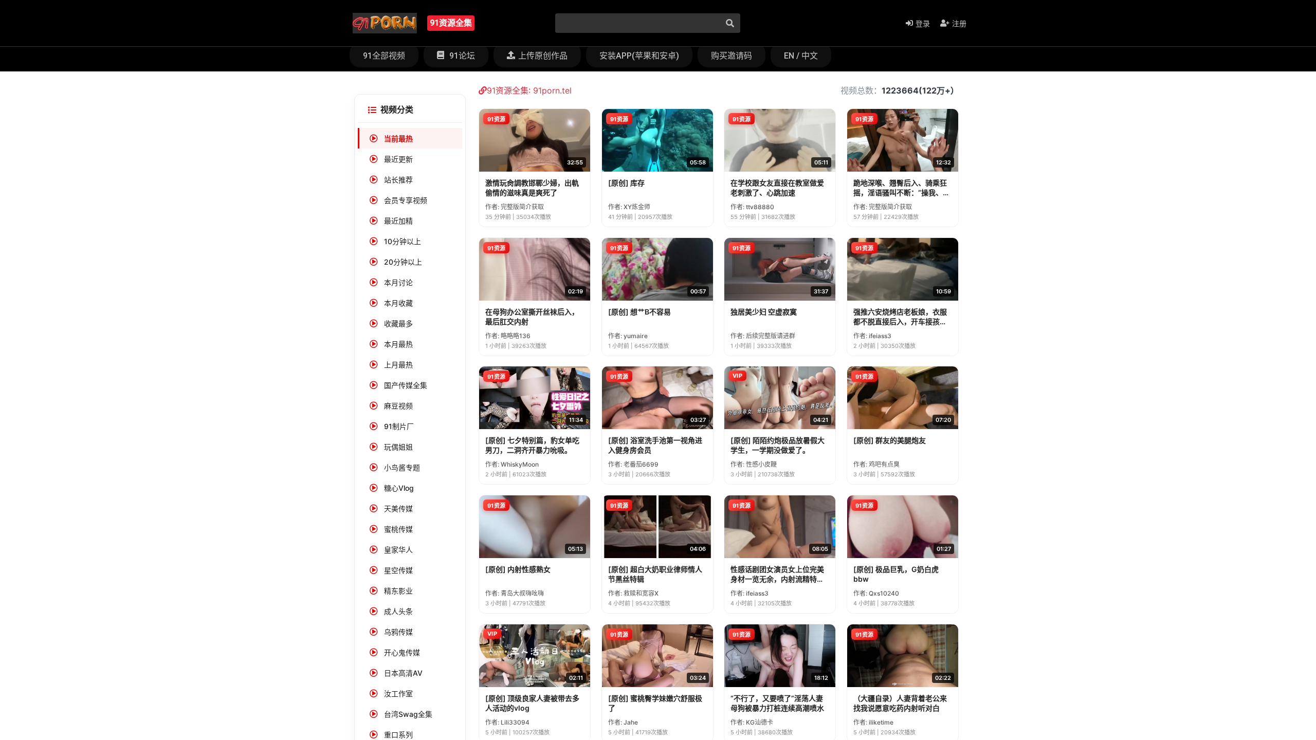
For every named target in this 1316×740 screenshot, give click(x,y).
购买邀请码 (731, 56)
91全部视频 (384, 56)
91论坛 (461, 56)
